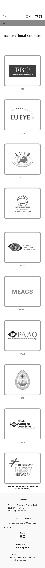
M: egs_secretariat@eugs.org (22, 522)
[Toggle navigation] (4, 23)
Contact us (7, 527)
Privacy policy (22, 544)
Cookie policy (22, 547)
